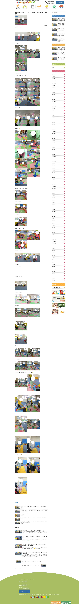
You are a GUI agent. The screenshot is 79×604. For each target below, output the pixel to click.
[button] (64, 12)
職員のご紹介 (37, 594)
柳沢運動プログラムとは (21, 594)
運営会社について (56, 594)
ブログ (34, 594)
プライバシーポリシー (50, 594)
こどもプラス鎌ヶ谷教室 (56, 287)
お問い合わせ (60, 2)
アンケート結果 (42, 594)
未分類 (16, 502)
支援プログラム (27, 594)
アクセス (46, 594)
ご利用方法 (31, 594)
